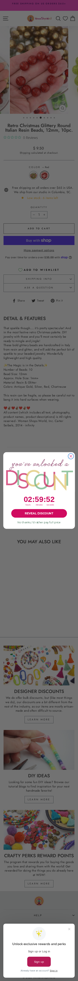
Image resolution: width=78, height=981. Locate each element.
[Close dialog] (71, 456)
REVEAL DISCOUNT (39, 513)
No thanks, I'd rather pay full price (39, 522)
